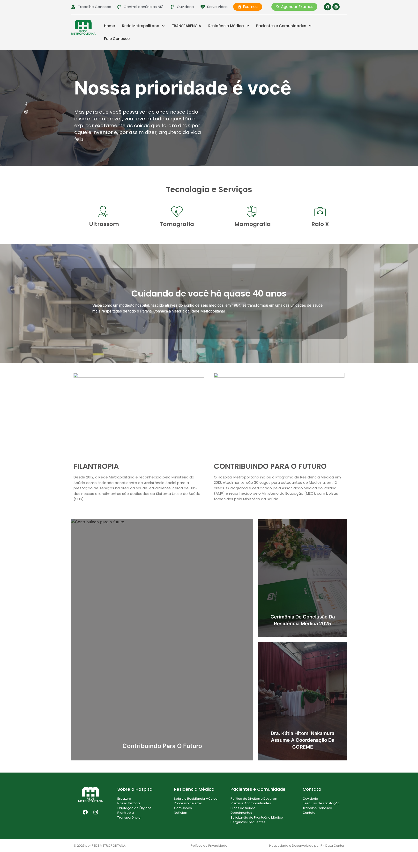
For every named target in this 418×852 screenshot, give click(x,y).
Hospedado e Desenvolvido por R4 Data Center (306, 845)
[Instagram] (336, 6)
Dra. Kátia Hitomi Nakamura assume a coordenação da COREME (302, 740)
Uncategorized (237, 522)
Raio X (320, 224)
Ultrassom (104, 224)
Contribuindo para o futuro (162, 746)
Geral (338, 522)
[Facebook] (327, 6)
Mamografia (252, 224)
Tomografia (177, 224)
